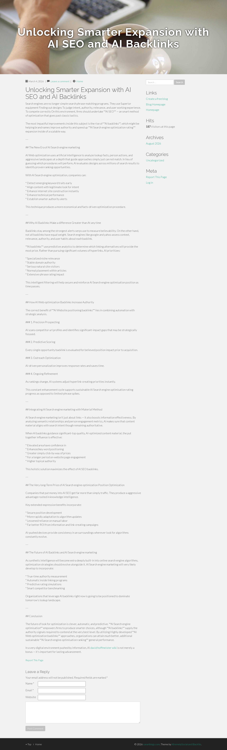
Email (29, 690)
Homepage (152, 109)
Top (29, 744)
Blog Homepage (155, 104)
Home (79, 81)
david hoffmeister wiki (103, 647)
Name (29, 683)
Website (30, 697)
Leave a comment (59, 81)
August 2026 (153, 143)
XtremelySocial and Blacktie (186, 744)
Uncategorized (155, 160)
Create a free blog (157, 98)
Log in (149, 182)
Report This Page (34, 660)
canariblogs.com (151, 744)
